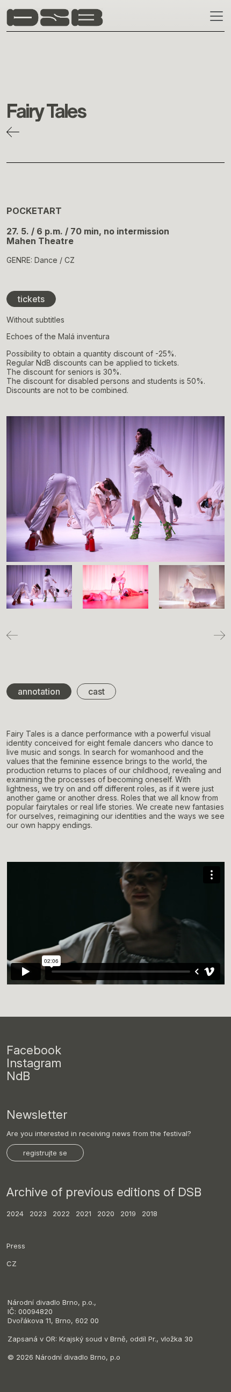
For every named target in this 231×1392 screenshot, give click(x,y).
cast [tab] (96, 691)
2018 (149, 1213)
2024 (15, 1213)
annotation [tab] (39, 691)
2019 (128, 1213)
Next (219, 635)
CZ (11, 1263)
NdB (18, 1075)
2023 (38, 1213)
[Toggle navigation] (213, 16)
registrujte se (45, 1152)
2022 (61, 1213)
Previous (11, 635)
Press (15, 1245)
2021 (83, 1213)
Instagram (33, 1063)
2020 (105, 1213)
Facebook (33, 1050)
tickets (31, 299)
